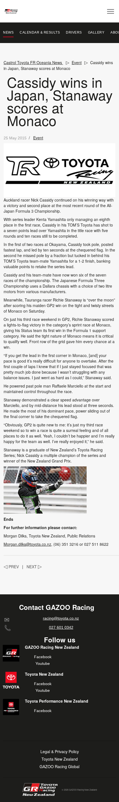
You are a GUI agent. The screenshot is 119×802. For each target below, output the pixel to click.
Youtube (42, 663)
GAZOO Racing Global (59, 766)
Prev (11, 566)
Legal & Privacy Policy (59, 751)
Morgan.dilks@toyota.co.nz (27, 544)
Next (34, 566)
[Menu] (111, 11)
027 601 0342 (61, 627)
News (8, 32)
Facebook (42, 657)
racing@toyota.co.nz (61, 618)
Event (77, 62)
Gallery (96, 32)
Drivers (74, 32)
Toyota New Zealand (60, 759)
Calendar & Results (40, 32)
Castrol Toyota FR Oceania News (33, 62)
